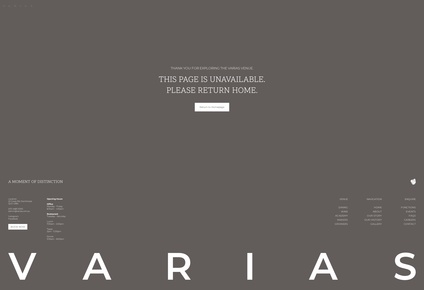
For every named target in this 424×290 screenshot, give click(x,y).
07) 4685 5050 (16, 209)
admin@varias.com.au (19, 211)
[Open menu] (415, 7)
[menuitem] (338, 6)
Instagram (13, 216)
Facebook (13, 219)
